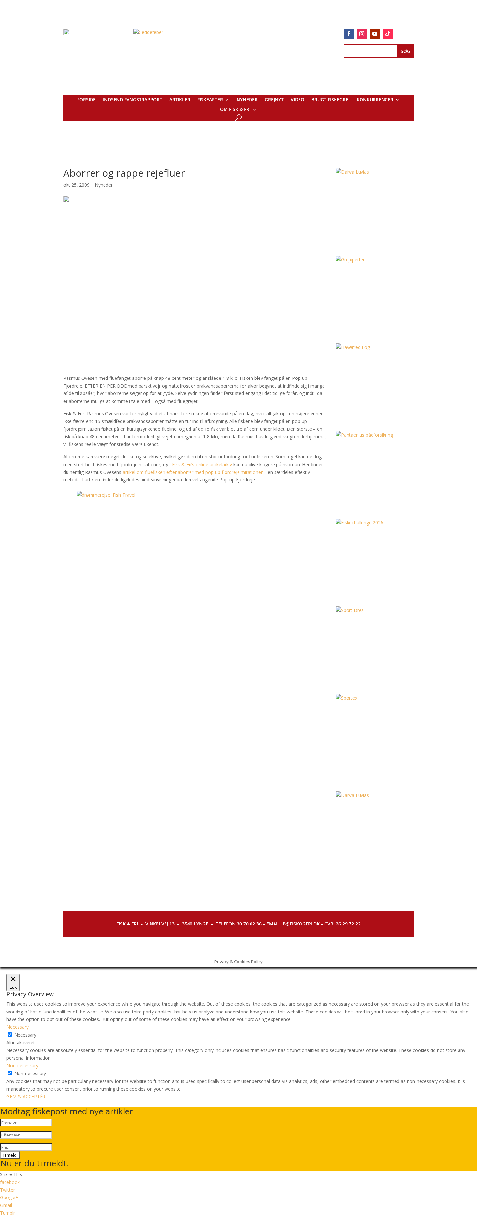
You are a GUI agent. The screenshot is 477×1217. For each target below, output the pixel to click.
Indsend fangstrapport (132, 100)
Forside (86, 100)
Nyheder (247, 100)
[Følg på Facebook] (349, 34)
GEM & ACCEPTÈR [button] (25, 1096)
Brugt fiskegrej (330, 100)
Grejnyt (274, 100)
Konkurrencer (375, 100)
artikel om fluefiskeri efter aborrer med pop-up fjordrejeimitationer (193, 472)
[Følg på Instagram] (362, 34)
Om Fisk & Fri (235, 109)
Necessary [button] (17, 1027)
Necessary (25, 1035)
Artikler (179, 100)
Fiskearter (210, 100)
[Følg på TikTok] (388, 34)
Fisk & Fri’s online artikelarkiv (202, 464)
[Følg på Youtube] (375, 34)
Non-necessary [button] (22, 1065)
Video (297, 100)
